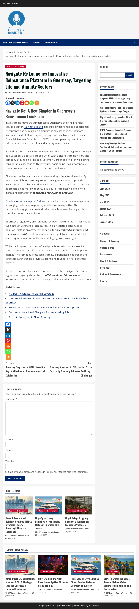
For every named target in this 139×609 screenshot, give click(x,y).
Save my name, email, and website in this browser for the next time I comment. (48, 471)
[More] (37, 102)
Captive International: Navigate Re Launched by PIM (39, 312)
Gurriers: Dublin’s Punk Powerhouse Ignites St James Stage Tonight (53, 582)
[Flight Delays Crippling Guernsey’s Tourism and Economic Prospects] (78, 505)
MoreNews (79, 605)
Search (104, 67)
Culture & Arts (107, 247)
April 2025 (105, 202)
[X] (12, 102)
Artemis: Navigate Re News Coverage (30, 317)
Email (9, 450)
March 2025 (106, 208)
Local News (105, 267)
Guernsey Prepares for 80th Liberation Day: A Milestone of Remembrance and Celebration (25, 369)
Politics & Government (110, 274)
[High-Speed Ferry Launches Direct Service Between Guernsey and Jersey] (48, 505)
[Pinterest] (22, 102)
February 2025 (107, 215)
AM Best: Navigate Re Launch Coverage (31, 293)
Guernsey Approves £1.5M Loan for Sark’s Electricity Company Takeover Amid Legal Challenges (71, 369)
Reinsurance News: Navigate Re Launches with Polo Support (44, 307)
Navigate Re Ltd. (33, 126)
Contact (36, 42)
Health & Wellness (108, 261)
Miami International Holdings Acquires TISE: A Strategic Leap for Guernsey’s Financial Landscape (18, 525)
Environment (106, 254)
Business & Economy (15, 67)
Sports (103, 281)
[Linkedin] (17, 102)
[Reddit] (26, 102)
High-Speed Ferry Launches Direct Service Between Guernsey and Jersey (47, 523)
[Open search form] (135, 42)
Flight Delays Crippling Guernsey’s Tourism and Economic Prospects (77, 521)
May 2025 (104, 195)
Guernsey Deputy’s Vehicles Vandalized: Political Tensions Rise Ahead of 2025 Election (116, 147)
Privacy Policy (51, 42)
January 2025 (106, 222)
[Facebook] (7, 102)
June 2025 (105, 188)
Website (9, 461)
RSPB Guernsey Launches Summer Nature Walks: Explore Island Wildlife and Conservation (116, 134)
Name (9, 439)
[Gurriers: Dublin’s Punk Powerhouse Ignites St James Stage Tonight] (53, 565)
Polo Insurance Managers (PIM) (23, 201)
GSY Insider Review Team (20, 92)
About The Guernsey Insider (15, 42)
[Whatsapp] (31, 102)
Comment (11, 398)
